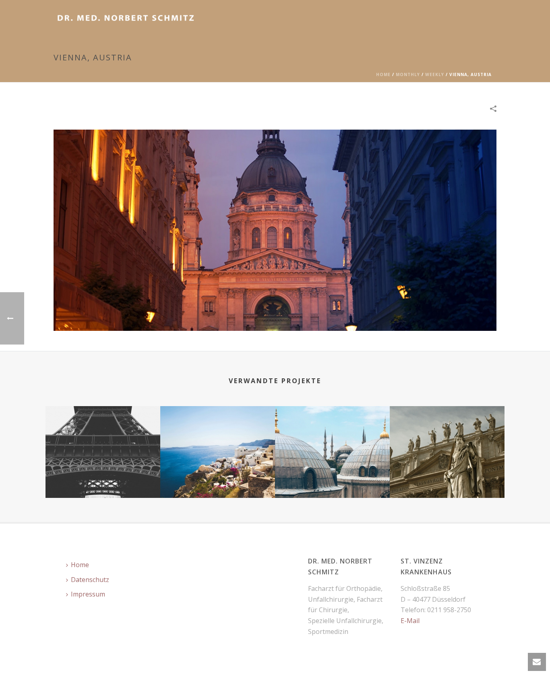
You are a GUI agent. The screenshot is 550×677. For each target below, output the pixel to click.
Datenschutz (90, 579)
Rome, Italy (447, 477)
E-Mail (410, 620)
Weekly (434, 74)
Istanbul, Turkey (332, 477)
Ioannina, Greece (217, 477)
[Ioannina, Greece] (217, 438)
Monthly (408, 74)
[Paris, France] (102, 438)
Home (383, 74)
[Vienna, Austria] (275, 229)
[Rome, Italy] (447, 438)
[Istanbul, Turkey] (332, 438)
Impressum (88, 594)
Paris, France (103, 477)
